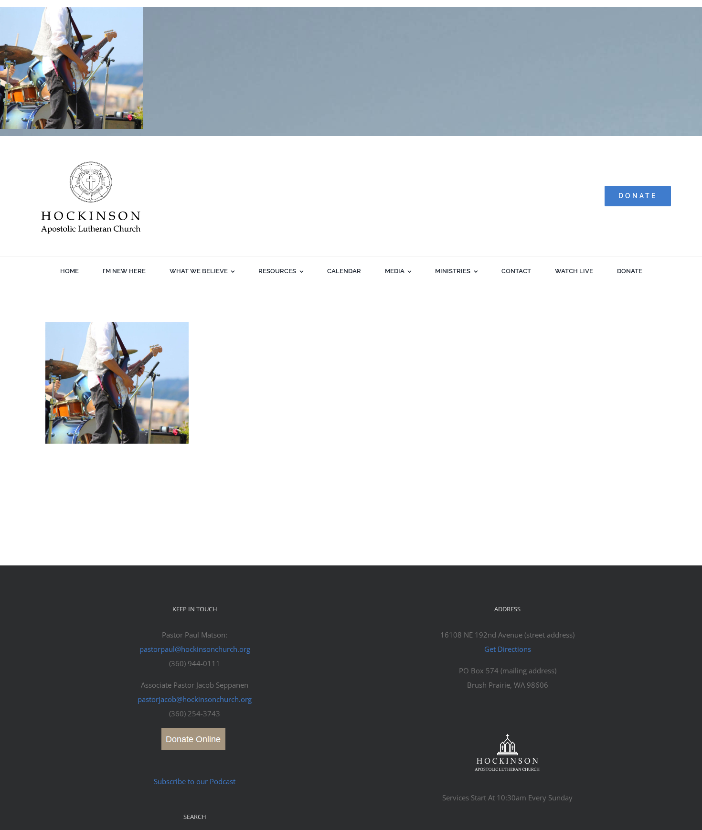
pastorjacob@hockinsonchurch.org (195, 699)
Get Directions (507, 649)
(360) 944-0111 (194, 663)
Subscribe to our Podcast (194, 781)
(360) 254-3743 (194, 713)
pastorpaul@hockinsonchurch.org (194, 649)
